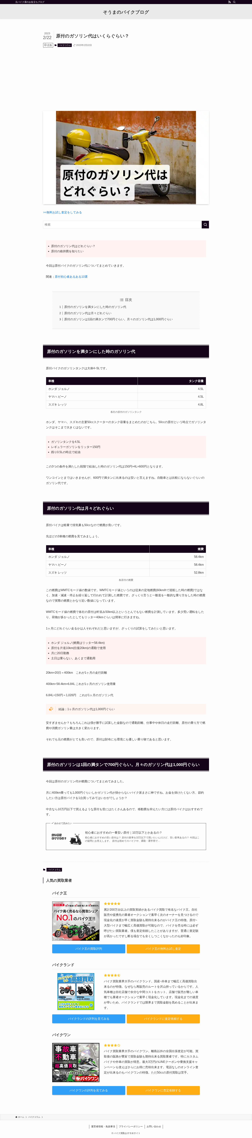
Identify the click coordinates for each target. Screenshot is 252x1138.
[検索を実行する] (205, 224)
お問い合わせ (154, 1126)
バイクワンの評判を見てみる (89, 1090)
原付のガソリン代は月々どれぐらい (87, 313)
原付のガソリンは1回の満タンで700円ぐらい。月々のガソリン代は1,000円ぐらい (118, 319)
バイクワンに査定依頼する (163, 1090)
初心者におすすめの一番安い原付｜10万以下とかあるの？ (123, 832)
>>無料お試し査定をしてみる (62, 212)
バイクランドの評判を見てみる (88, 1018)
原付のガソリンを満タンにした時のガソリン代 (95, 306)
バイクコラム (65, 45)
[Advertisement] (126, 79)
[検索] (234, 2)
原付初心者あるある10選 (71, 276)
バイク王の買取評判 (88, 948)
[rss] (229, 2)
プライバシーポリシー (131, 1126)
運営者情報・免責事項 (103, 1126)
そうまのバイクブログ (126, 12)
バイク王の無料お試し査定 (163, 948)
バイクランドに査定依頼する (163, 1018)
